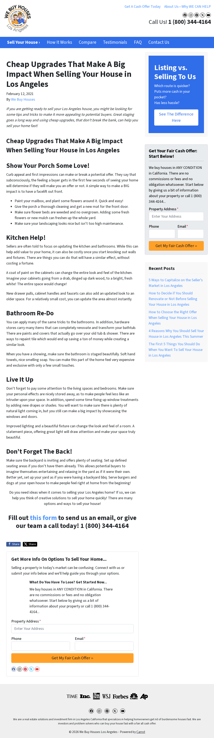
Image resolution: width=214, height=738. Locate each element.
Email (80, 638)
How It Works (59, 42)
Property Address (26, 621)
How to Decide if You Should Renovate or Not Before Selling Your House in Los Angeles (173, 299)
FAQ (138, 42)
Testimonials (115, 42)
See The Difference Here (176, 117)
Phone (16, 638)
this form (43, 518)
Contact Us (158, 42)
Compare (87, 42)
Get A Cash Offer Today (142, 6)
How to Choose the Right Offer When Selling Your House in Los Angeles (173, 317)
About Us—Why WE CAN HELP (187, 6)
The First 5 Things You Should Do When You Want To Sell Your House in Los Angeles (176, 349)
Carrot (140, 732)
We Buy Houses (23, 99)
